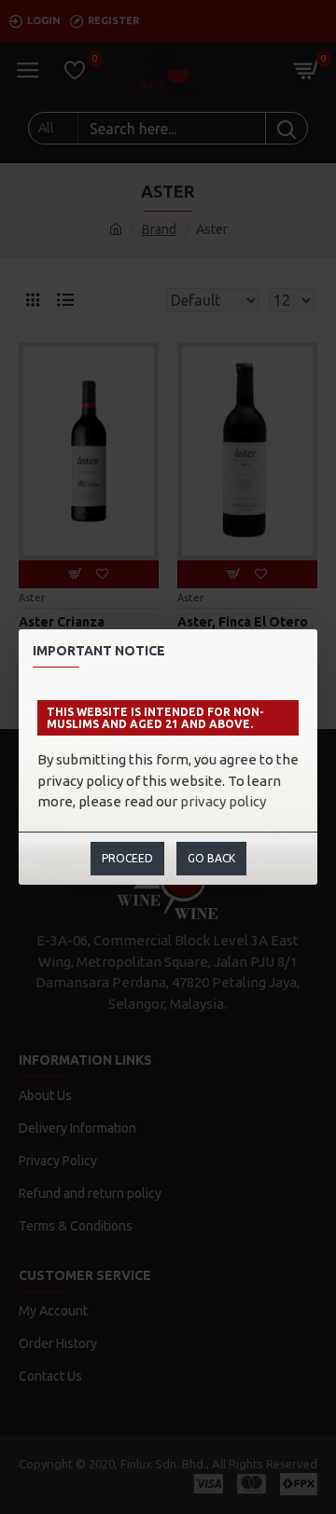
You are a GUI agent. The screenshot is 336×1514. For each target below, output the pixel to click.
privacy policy (223, 801)
